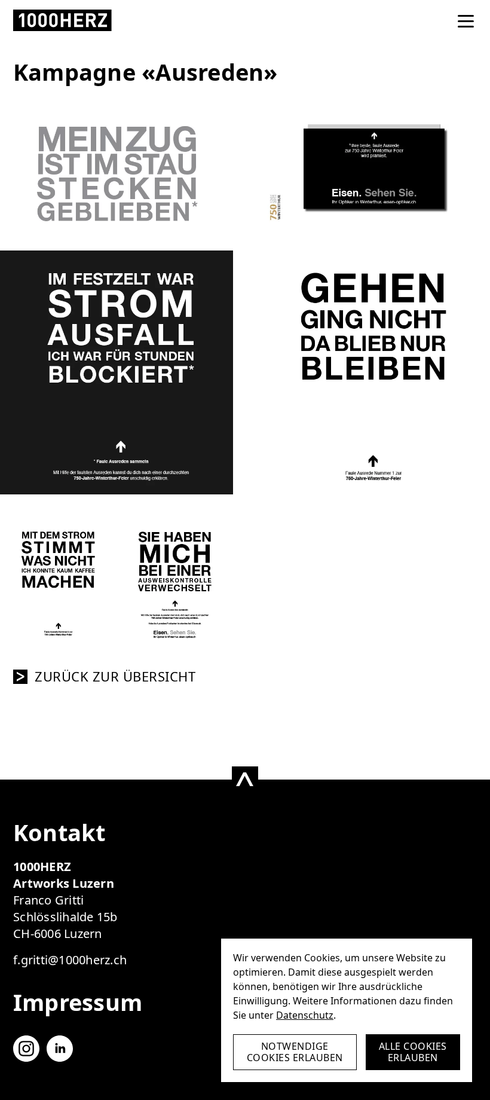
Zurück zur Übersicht (115, 677)
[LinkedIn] (60, 1048)
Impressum (77, 1002)
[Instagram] (26, 1048)
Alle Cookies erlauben (413, 1052)
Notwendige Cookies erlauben (295, 1052)
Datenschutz (304, 1015)
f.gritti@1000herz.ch (70, 960)
